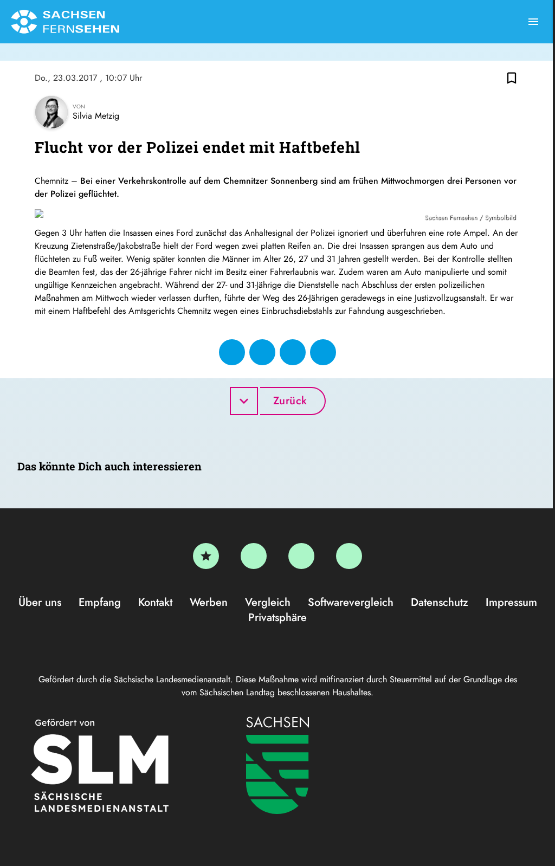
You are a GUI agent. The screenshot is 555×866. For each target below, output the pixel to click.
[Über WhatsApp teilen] (293, 352)
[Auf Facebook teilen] (232, 352)
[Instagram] (301, 556)
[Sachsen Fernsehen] (65, 21)
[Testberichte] (206, 556)
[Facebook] (254, 556)
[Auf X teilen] (262, 352)
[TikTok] (349, 556)
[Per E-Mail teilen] (323, 352)
